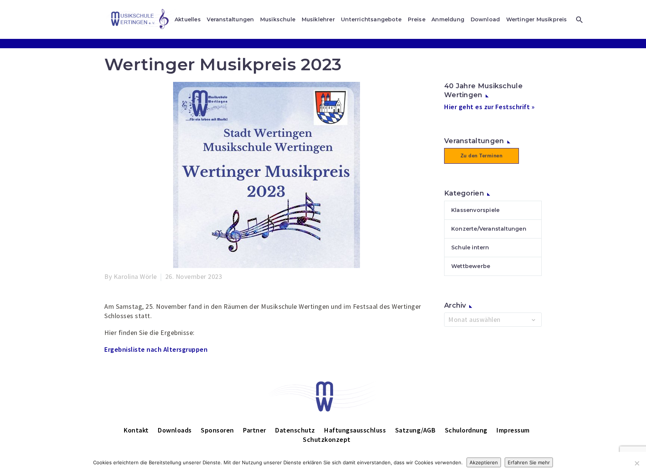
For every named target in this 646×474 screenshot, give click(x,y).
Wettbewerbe (470, 266)
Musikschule (277, 19)
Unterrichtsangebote (371, 19)
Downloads (175, 430)
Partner (254, 430)
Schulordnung (466, 430)
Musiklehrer (318, 19)
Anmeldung (447, 19)
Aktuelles (188, 19)
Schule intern (470, 247)
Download (485, 19)
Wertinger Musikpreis (536, 19)
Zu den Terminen (482, 155)
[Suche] (578, 19)
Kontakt (136, 430)
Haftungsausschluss (355, 430)
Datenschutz (295, 430)
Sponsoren (217, 430)
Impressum (513, 430)
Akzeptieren (484, 462)
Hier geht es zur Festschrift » (489, 106)
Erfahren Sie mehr (529, 462)
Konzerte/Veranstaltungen (488, 228)
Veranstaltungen (230, 19)
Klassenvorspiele (475, 210)
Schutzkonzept (327, 439)
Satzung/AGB (415, 430)
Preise (416, 19)
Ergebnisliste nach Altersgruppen (155, 349)
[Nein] (636, 463)
